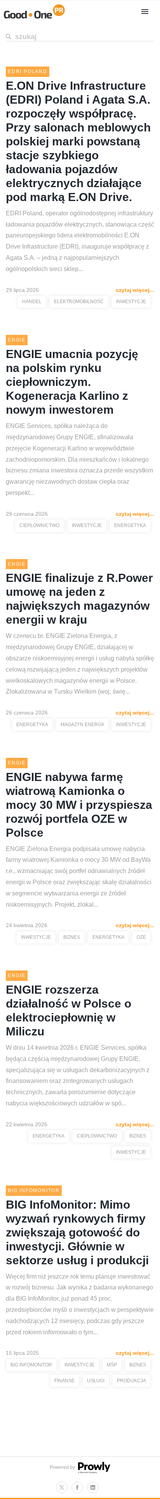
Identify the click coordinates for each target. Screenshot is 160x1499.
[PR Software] (93, 1472)
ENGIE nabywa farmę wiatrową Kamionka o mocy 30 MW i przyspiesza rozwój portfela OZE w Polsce (79, 805)
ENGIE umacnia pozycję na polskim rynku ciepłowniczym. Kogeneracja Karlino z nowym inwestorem (72, 382)
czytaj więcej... (135, 290)
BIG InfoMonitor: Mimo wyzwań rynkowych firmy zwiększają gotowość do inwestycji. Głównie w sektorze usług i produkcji (77, 1232)
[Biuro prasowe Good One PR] (34, 18)
